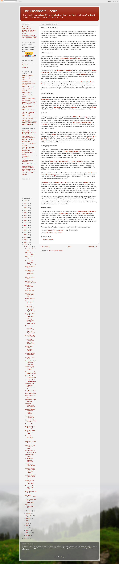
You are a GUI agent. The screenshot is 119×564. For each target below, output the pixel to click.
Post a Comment (48, 239)
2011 (25, 237)
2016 (26, 225)
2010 (26, 240)
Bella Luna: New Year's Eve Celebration (30, 487)
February (29, 533)
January (28, 535)
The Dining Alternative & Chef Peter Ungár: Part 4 (30, 309)
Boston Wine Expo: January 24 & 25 (30, 420)
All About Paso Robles (28, 110)
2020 (26, 215)
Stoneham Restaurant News (29, 286)
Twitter (24, 62)
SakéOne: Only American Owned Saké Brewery (29, 273)
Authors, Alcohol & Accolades (27, 160)
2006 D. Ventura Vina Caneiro (30, 253)
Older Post (92, 247)
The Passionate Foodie (40, 11)
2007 (26, 538)
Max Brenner (29, 326)
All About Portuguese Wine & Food (28, 112)
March (28, 530)
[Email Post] (67, 230)
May (27, 525)
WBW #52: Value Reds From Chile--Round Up (30, 386)
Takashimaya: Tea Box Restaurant (30, 372)
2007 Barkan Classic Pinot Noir (29, 506)
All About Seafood (27, 118)
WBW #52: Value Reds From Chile (30, 432)
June (27, 523)
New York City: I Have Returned (30, 451)
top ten (60, 232)
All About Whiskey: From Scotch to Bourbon (29, 123)
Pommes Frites (29, 424)
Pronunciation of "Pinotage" (30, 427)
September (29, 516)
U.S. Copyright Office (87, 548)
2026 (26, 200)
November (29, 511)
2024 (26, 205)
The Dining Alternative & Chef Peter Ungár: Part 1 (30, 342)
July (27, 520)
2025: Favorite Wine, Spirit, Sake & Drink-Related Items (28, 149)
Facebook (25, 65)
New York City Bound (29, 455)
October (28, 513)
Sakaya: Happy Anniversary (29, 416)
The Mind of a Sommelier (26, 157)
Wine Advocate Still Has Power (30, 492)
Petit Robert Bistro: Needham (30, 400)
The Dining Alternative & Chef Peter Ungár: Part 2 (30, 331)
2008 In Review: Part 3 (30, 257)
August (28, 518)
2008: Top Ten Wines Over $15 (30, 281)
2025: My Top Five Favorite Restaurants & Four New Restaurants (29, 132)
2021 (26, 213)
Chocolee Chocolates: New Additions (30, 405)
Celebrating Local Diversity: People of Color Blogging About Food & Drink (28, 168)
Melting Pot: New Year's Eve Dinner (30, 447)
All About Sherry (27, 120)
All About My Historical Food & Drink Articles (28, 103)
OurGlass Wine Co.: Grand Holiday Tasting (30, 262)
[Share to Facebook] (76, 230)
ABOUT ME (25, 26)
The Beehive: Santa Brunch (30, 464)
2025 (26, 203)
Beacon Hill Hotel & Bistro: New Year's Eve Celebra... (30, 470)
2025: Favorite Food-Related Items (28, 140)
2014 (26, 230)
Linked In (25, 67)
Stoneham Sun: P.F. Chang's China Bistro (29, 482)
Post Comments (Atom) (56, 250)
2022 (26, 210)
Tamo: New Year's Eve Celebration (30, 376)
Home (69, 247)
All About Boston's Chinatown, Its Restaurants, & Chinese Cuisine (29, 82)
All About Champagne (28, 86)
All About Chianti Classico (27, 89)
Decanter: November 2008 (30, 496)
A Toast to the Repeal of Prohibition (29, 460)
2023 (26, 208)
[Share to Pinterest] (77, 230)
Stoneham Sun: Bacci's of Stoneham (29, 302)
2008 (46, 232)
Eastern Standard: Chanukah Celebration (30, 362)
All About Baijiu (26, 78)
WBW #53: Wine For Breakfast (30, 336)
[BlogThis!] (72, 230)
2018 (26, 220)
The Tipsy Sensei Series (29, 37)
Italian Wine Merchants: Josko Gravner (30, 437)
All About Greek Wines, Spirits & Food (29, 99)
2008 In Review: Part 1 (30, 278)
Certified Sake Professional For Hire (28, 34)
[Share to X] (74, 230)
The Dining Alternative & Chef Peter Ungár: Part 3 (30, 321)
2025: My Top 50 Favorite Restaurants (28, 137)
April (27, 528)
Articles (51, 232)
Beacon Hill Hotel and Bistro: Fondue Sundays (30, 411)
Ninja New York (29, 290)
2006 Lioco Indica (30, 393)
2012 (26, 235)
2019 (26, 217)
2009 (26, 242)
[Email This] (70, 230)
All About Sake (26, 116)
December (29, 247)
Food (55, 232)
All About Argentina (27, 75)
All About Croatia (27, 92)
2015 (26, 227)
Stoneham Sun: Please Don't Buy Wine (29, 368)
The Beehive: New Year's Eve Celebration (30, 501)
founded (66, 161)
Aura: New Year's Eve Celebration (30, 380)
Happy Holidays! (30, 298)
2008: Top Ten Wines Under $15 (29, 294)
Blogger (63, 557)
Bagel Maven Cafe (30, 391)
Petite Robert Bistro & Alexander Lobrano (29, 348)
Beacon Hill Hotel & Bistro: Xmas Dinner (30, 476)
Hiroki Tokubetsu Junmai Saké (30, 353)
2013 (26, 232)
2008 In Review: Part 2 (30, 267)
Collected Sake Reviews (29, 164)
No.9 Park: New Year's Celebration (29, 315)
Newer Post (45, 247)
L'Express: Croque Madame (30, 442)
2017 (26, 222)
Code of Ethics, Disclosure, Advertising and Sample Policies (29, 30)
